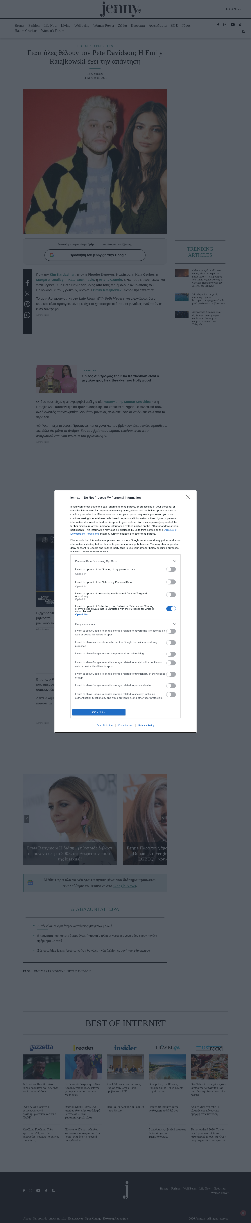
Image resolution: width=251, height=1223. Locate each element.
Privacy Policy (146, 725)
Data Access (125, 725)
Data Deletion (105, 725)
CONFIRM (99, 712)
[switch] (171, 569)
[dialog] (125, 611)
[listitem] (125, 561)
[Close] (189, 497)
